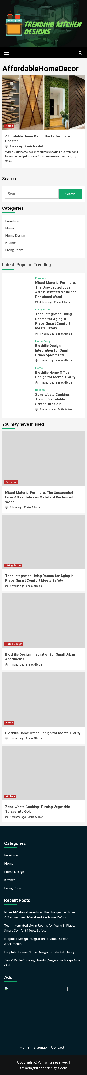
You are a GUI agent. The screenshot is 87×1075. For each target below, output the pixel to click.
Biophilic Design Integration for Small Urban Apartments (51, 350)
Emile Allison (62, 302)
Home (9, 125)
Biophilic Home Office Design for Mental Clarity (42, 733)
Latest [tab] (8, 264)
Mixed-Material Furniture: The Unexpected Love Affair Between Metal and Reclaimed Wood (39, 497)
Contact (57, 1047)
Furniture (12, 221)
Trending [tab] (42, 264)
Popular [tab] (23, 264)
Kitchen (10, 242)
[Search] (80, 53)
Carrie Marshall (34, 146)
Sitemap (40, 1047)
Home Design (15, 235)
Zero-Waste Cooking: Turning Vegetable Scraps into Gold (52, 399)
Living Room (14, 250)
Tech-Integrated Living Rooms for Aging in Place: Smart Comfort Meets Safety (39, 927)
